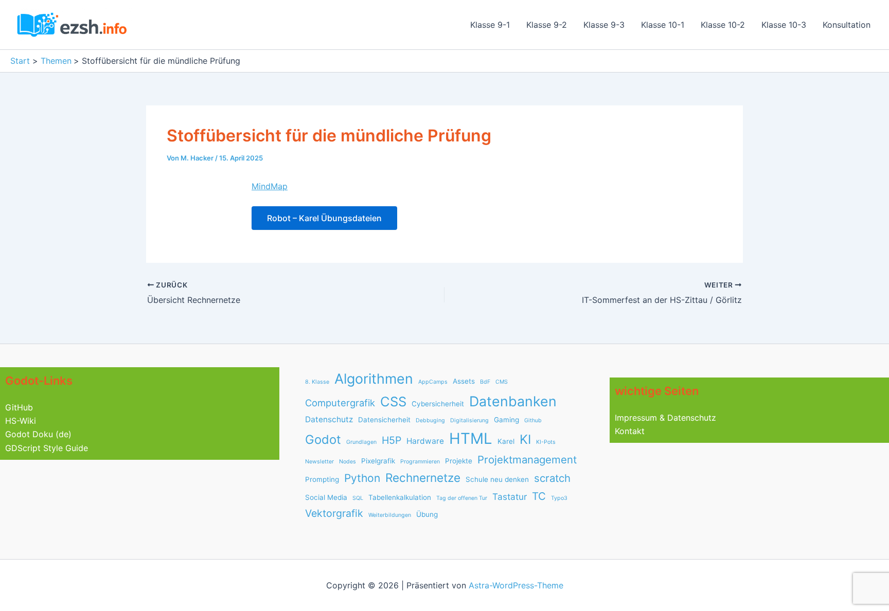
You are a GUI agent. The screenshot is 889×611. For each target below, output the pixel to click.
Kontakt (630, 431)
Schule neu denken (497, 479)
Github (533, 420)
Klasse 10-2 (723, 25)
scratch (552, 478)
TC (539, 496)
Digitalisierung (469, 420)
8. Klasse (317, 382)
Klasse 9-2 (546, 25)
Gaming (506, 420)
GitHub (19, 407)
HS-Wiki (20, 421)
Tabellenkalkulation (399, 497)
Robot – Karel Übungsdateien (324, 218)
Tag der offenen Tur (461, 498)
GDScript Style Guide (46, 448)
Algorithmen (373, 378)
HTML (470, 438)
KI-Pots (546, 442)
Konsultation (846, 25)
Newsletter (319, 461)
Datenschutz (329, 419)
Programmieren (420, 461)
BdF (485, 382)
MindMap (270, 186)
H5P (391, 440)
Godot (323, 439)
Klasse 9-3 (604, 25)
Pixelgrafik (378, 461)
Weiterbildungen (389, 515)
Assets (464, 381)
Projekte (458, 461)
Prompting (322, 479)
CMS (501, 382)
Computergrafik (340, 402)
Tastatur (509, 496)
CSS (393, 401)
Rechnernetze (422, 477)
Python (362, 478)
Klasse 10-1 (662, 25)
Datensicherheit (384, 420)
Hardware (425, 441)
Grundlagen (361, 442)
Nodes (347, 461)
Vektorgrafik (334, 513)
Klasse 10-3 (783, 25)
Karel (505, 441)
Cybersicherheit (438, 404)
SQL (357, 498)
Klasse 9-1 (490, 25)
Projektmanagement (527, 459)
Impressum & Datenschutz (665, 417)
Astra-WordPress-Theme (516, 585)
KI (525, 439)
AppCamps (433, 382)
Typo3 (559, 498)
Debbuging (430, 420)
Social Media (326, 497)
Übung (427, 514)
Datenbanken (513, 401)
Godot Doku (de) (38, 434)
